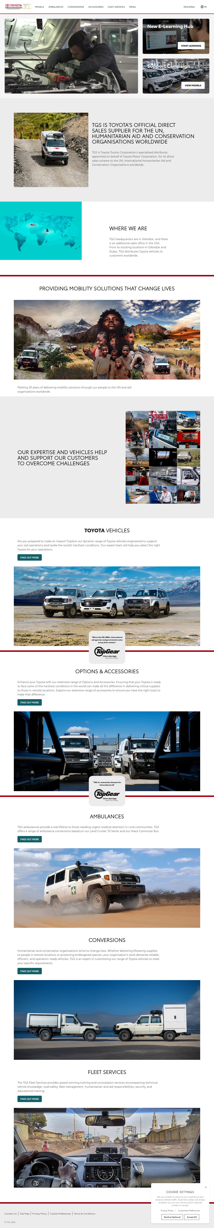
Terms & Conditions (84, 1213)
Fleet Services (116, 6)
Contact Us (10, 1213)
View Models (193, 85)
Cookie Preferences (60, 1213)
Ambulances (55, 6)
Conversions (76, 6)
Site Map (24, 1213)
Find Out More (29, 557)
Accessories (96, 6)
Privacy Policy (39, 1213)
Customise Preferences (189, 1210)
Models (39, 6)
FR (205, 6)
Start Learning (191, 45)
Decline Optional (172, 1217)
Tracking (189, 6)
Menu (132, 6)
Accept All (192, 1217)
